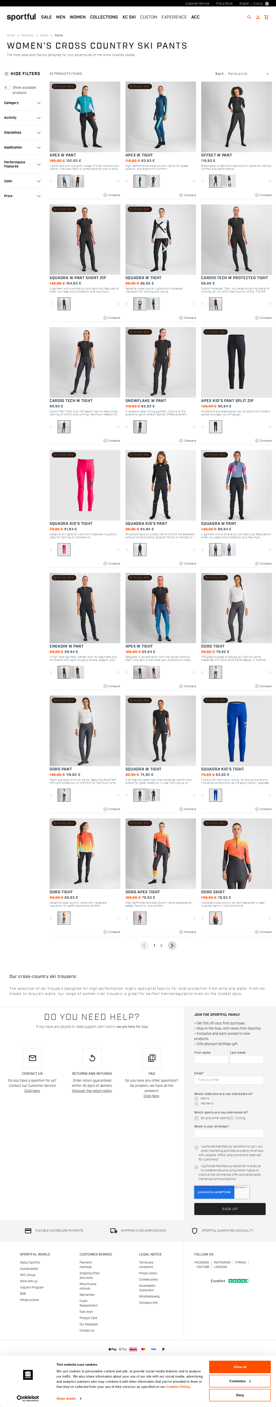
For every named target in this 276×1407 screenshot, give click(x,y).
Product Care (88, 1318)
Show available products (24, 90)
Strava (240, 1262)
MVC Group (27, 1275)
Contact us (87, 1330)
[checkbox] (229, 1101)
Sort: (220, 74)
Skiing (44, 35)
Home (11, 35)
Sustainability (29, 1268)
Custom (148, 17)
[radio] (229, 1098)
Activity (10, 117)
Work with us (28, 1281)
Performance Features (14, 164)
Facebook (201, 1262)
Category (11, 103)
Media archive (29, 1300)
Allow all (240, 1367)
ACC (195, 17)
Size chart (86, 1311)
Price (8, 196)
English (244, 3)
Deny (240, 1395)
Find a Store (224, 3)
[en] (23, 17)
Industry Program (32, 1287)
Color (8, 181)
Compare (114, 195)
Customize (237, 1381)
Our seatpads (89, 1324)
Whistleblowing (149, 1296)
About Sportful (30, 1262)
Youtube (202, 1267)
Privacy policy (148, 1273)
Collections (104, 17)
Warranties (87, 1294)
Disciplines (12, 132)
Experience (174, 17)
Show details (66, 1398)
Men (60, 17)
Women (78, 17)
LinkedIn (220, 1267)
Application (13, 147)
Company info (148, 1302)
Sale (46, 17)
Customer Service (197, 3)
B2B (23, 1293)
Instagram (222, 1262)
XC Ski (129, 17)
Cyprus (258, 3)
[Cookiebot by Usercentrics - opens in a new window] (28, 1398)
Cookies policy (148, 1279)
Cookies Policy (178, 1386)
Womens (28, 35)
